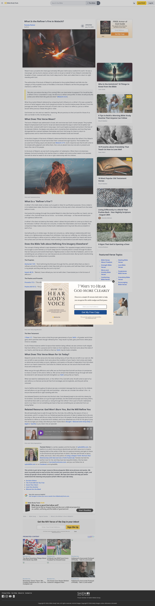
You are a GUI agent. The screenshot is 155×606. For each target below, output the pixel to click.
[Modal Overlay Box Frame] (77, 303)
